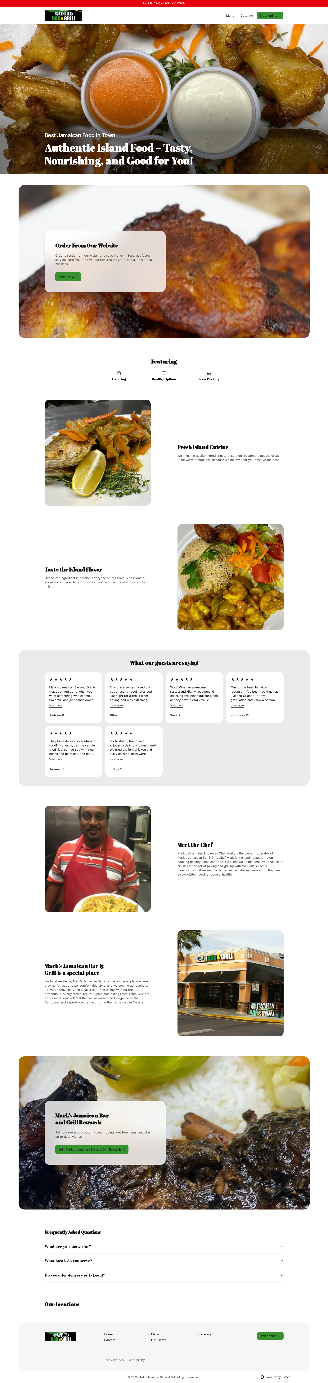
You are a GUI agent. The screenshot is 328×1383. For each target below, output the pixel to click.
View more (55, 705)
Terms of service (114, 1360)
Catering (246, 15)
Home (108, 1334)
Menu (230, 15)
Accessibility (137, 1360)
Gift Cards (158, 1340)
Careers (109, 1340)
